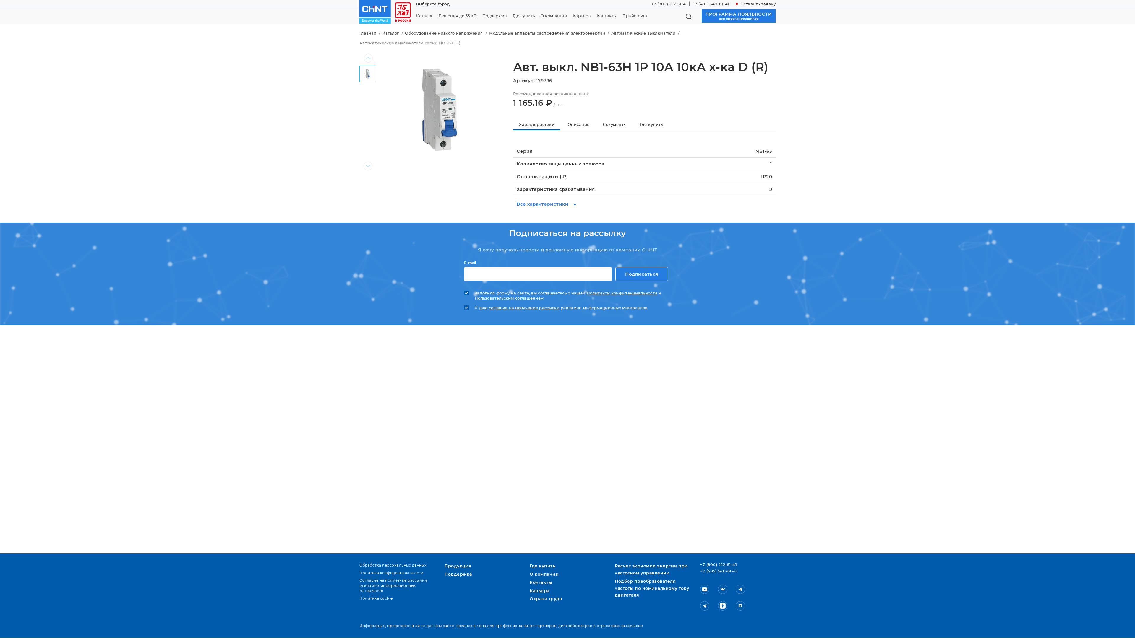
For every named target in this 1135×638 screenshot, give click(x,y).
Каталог (424, 16)
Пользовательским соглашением (509, 298)
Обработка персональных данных (393, 565)
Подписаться (641, 274)
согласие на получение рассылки (524, 308)
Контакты (607, 16)
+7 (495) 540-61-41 (711, 3)
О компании (554, 16)
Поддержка (494, 16)
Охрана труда (546, 598)
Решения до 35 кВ (457, 16)
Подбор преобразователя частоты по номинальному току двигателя (652, 588)
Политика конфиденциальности (391, 573)
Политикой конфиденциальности (622, 293)
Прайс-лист (634, 16)
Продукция (458, 566)
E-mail (470, 263)
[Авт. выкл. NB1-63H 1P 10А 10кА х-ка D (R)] (440, 108)
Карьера (582, 16)
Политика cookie (376, 598)
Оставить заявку (758, 3)
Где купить (524, 16)
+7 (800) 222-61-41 (669, 3)
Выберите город (433, 4)
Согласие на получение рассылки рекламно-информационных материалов (393, 585)
